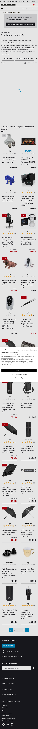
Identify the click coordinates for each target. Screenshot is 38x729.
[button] (4, 350)
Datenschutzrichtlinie (23, 350)
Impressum (33, 350)
